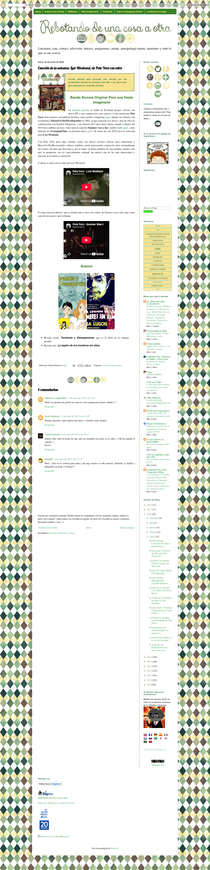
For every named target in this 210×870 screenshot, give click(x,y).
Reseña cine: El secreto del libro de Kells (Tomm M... (159, 553)
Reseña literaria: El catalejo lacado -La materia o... (158, 630)
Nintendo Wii (158, 764)
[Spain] (161, 734)
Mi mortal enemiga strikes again (158, 445)
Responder (49, 406)
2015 (149, 656)
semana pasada (80, 110)
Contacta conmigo (156, 11)
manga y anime (158, 269)
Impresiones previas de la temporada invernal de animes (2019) (158, 429)
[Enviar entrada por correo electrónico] (73, 365)
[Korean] (166, 738)
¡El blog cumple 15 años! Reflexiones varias (158, 335)
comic (158, 253)
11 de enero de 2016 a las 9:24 (81, 397)
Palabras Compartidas (56, 398)
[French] (151, 734)
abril (152, 522)
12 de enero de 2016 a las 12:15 (67, 458)
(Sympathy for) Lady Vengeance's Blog (157, 471)
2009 (149, 684)
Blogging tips (12, 857)
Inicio (88, 527)
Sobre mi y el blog (54, 11)
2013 (149, 666)
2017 (149, 509)
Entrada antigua (127, 527)
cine (157, 248)
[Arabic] (146, 741)
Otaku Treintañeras (156, 423)
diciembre (154, 518)
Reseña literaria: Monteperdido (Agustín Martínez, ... (160, 580)
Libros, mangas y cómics (130, 11)
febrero (153, 531)
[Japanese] (161, 738)
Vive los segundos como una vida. (158, 455)
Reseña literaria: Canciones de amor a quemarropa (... (159, 543)
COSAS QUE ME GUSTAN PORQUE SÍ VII (158, 401)
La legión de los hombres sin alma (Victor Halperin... (160, 600)
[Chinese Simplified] (151, 741)
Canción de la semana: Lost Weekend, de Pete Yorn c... (160, 620)
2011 (149, 675)
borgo (149, 372)
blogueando (158, 244)
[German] (156, 734)
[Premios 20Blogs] (44, 829)
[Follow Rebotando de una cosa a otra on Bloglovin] (50, 785)
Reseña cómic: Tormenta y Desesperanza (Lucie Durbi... (160, 610)
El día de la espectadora (158, 410)
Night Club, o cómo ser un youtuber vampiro (158, 347)
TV (157, 230)
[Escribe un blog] (81, 365)
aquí (107, 117)
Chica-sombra (153, 343)
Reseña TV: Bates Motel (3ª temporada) (160, 572)
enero (152, 536)
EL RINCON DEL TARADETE (156, 302)
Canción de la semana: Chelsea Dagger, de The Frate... (159, 563)
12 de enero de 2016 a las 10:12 (74, 434)
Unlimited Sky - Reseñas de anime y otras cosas (158, 357)
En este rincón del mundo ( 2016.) (159, 461)
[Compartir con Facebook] (87, 365)
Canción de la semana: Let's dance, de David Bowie (160, 590)
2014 (149, 661)
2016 (149, 514)
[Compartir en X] (84, 365)
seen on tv (157, 282)
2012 (149, 670)
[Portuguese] (156, 738)
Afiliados (73, 11)
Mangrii (49, 459)
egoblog (158, 257)
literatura (158, 265)
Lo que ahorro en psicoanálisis (155, 440)
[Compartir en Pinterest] (89, 365)
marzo (153, 527)
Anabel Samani (52, 434)
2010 (149, 679)
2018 (149, 504)
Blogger (114, 848)
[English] (146, 734)
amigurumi (158, 241)
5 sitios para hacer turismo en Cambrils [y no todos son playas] (158, 387)
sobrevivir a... (157, 286)
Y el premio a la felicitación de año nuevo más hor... (158, 647)
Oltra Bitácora (154, 397)
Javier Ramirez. (52, 416)
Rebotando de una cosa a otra (52, 798)
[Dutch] (146, 738)
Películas (107, 11)
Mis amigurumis (90, 11)
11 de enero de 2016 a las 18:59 (75, 416)
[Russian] (151, 738)
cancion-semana (109, 365)
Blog (38, 11)
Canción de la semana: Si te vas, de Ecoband (160, 639)
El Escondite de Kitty (157, 330)
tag (157, 289)
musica (119, 365)
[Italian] (166, 734)
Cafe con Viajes (154, 382)
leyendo (158, 261)
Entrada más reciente (48, 527)
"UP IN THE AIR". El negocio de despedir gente (158, 414)
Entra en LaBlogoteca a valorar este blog (56, 802)
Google (9, 1)
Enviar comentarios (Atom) (62, 532)
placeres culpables (158, 278)
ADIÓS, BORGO (154, 374)
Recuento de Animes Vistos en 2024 (156, 363)
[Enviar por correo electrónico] (78, 365)
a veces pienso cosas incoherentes (158, 235)
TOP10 (157, 226)
